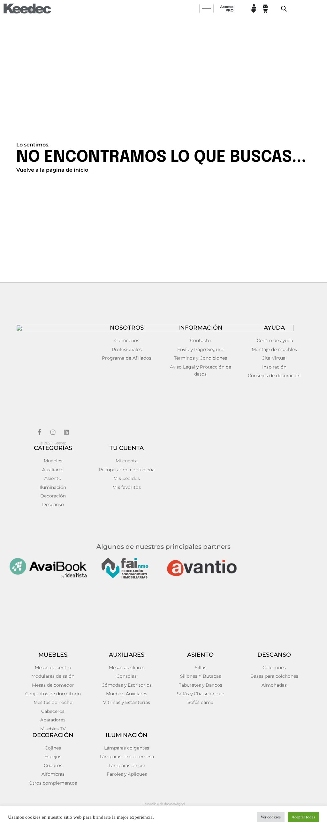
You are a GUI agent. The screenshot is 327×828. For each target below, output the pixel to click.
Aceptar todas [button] (303, 817)
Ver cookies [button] (271, 817)
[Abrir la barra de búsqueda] (284, 8)
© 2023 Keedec (53, 443)
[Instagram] (53, 432)
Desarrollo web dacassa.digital (163, 804)
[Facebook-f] (39, 432)
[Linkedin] (66, 432)
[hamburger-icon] (206, 8)
